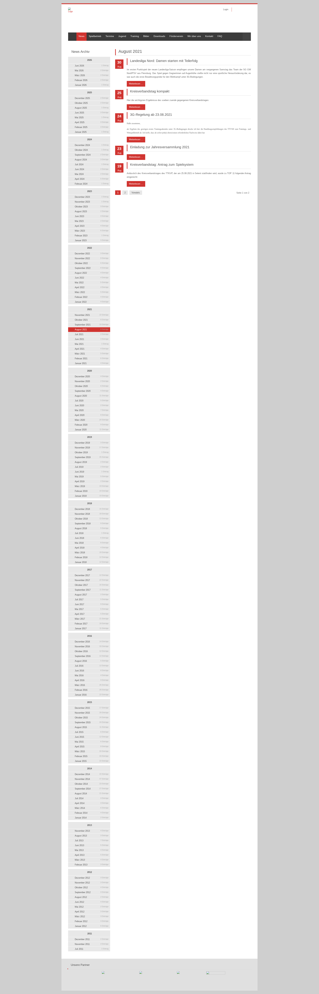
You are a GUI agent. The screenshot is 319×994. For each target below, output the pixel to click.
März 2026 (91, 75)
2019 (89, 437)
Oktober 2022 (91, 263)
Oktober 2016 (91, 651)
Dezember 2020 (91, 376)
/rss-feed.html (241, 9)
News (81, 36)
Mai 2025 (91, 117)
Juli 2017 (91, 599)
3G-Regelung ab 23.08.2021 (151, 114)
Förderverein (176, 36)
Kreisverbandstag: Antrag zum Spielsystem (162, 164)
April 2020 (91, 415)
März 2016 (91, 685)
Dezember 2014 (91, 774)
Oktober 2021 (91, 320)
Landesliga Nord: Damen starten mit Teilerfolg (164, 61)
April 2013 (91, 855)
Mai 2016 (91, 675)
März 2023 (91, 231)
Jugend (122, 36)
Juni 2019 (91, 472)
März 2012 (91, 916)
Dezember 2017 (91, 575)
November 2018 (91, 514)
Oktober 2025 (91, 103)
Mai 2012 (91, 907)
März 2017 (91, 619)
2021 (89, 309)
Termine (110, 36)
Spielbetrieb (95, 36)
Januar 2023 (91, 240)
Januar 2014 (91, 817)
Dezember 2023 (91, 197)
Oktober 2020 (91, 386)
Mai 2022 (91, 282)
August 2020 (91, 396)
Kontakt (209, 36)
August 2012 (91, 897)
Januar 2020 (91, 429)
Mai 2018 (91, 543)
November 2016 (91, 646)
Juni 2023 (91, 216)
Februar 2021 (91, 358)
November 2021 (91, 315)
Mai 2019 (91, 476)
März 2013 (91, 860)
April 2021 (91, 349)
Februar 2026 (91, 80)
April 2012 (91, 911)
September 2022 (91, 268)
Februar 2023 (91, 235)
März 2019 (91, 486)
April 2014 (91, 803)
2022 (89, 248)
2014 (89, 768)
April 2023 (91, 226)
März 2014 (91, 808)
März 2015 (91, 751)
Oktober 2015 (91, 717)
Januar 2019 (91, 496)
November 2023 (91, 202)
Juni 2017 (91, 604)
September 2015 (91, 722)
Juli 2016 (91, 666)
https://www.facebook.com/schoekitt (236, 9)
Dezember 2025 (91, 98)
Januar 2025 (91, 132)
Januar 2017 (91, 628)
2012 (89, 872)
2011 (89, 933)
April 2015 (91, 746)
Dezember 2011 (91, 939)
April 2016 (91, 680)
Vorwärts (136, 192)
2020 (89, 371)
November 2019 (91, 447)
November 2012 (91, 882)
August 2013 (91, 835)
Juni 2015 (91, 737)
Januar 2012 (91, 926)
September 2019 (91, 457)
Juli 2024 (91, 164)
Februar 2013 (91, 864)
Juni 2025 (91, 112)
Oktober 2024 (91, 150)
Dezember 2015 (91, 708)
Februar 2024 (91, 184)
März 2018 (91, 552)
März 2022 (91, 292)
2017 (89, 569)
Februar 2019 (91, 491)
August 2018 (91, 528)
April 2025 (91, 122)
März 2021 (91, 353)
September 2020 (91, 391)
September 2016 (91, 656)
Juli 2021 (91, 334)
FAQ (219, 36)
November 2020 (91, 381)
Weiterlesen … (135, 83)
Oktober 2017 (91, 585)
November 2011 (91, 944)
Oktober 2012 (91, 887)
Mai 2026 (91, 70)
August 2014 (91, 793)
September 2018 (91, 523)
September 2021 (91, 324)
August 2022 (91, 273)
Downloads (159, 36)
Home (71, 33)
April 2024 (91, 179)
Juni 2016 (91, 670)
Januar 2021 (91, 363)
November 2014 (91, 779)
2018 (89, 503)
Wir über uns (194, 36)
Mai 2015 (91, 742)
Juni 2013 (91, 845)
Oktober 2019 (91, 452)
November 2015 (91, 713)
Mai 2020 (91, 410)
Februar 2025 (91, 127)
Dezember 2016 (91, 641)
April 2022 (91, 287)
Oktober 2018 (91, 518)
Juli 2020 (91, 400)
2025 (89, 92)
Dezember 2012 (91, 878)
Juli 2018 (91, 533)
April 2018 (91, 547)
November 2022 (91, 258)
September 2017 (91, 590)
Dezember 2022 (91, 253)
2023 (89, 191)
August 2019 (91, 462)
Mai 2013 (91, 850)
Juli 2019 (91, 467)
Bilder (146, 36)
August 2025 (91, 108)
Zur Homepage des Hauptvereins (246, 9)
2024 (89, 139)
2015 (89, 702)
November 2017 (91, 580)
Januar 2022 (91, 302)
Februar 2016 (91, 690)
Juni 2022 (91, 277)
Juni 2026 (91, 65)
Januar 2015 (91, 761)
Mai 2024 (91, 174)
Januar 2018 (91, 562)
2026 (89, 60)
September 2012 (91, 892)
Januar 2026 (91, 85)
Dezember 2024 (91, 145)
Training (134, 36)
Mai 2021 (91, 344)
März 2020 (91, 420)
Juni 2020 (91, 405)
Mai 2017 (91, 609)
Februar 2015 (91, 756)
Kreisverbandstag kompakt (149, 91)
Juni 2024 (91, 169)
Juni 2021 (91, 339)
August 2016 (91, 661)
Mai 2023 (91, 221)
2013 (89, 825)
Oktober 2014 (91, 784)
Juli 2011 (91, 949)
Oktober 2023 (91, 206)
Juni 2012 (91, 902)
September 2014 (91, 788)
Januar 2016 (91, 695)
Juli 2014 (91, 798)
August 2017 (91, 594)
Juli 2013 (91, 840)
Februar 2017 (91, 623)
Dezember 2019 (91, 443)
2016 (89, 636)
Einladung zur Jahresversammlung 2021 (159, 147)
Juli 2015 (91, 732)
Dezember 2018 (91, 509)
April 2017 (91, 614)
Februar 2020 (91, 425)
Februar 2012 (91, 921)
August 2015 (91, 727)
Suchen (247, 36)
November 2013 (91, 831)
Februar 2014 (91, 813)
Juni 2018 (91, 538)
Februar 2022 (91, 297)
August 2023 (91, 211)
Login (225, 9)
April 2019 (91, 481)
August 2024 (91, 159)
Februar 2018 (91, 557)
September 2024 (91, 155)
